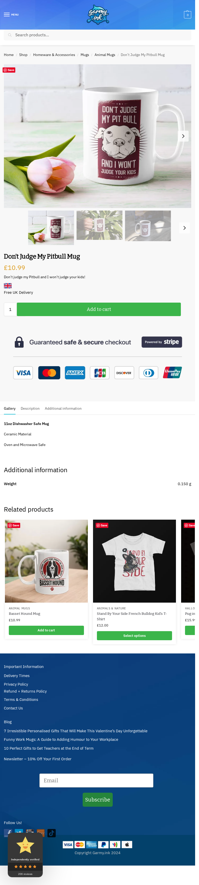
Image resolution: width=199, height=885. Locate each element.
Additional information (63, 408)
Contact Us (13, 708)
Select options (134, 635)
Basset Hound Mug (24, 613)
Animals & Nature (111, 608)
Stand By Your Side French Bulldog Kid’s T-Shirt (132, 616)
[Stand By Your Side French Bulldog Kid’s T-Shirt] (134, 561)
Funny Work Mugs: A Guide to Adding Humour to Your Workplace (61, 739)
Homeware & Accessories (54, 54)
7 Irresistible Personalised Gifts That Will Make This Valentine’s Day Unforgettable (75, 730)
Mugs (85, 54)
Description (30, 408)
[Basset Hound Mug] (46, 561)
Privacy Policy (16, 684)
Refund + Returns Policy (25, 691)
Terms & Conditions (21, 699)
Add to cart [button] (46, 630)
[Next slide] (183, 136)
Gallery (10, 408)
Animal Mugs (105, 54)
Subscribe (97, 800)
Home (9, 54)
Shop (23, 54)
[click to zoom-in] (99, 136)
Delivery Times (17, 675)
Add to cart (99, 309)
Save (11, 70)
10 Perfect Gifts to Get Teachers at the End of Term (49, 748)
